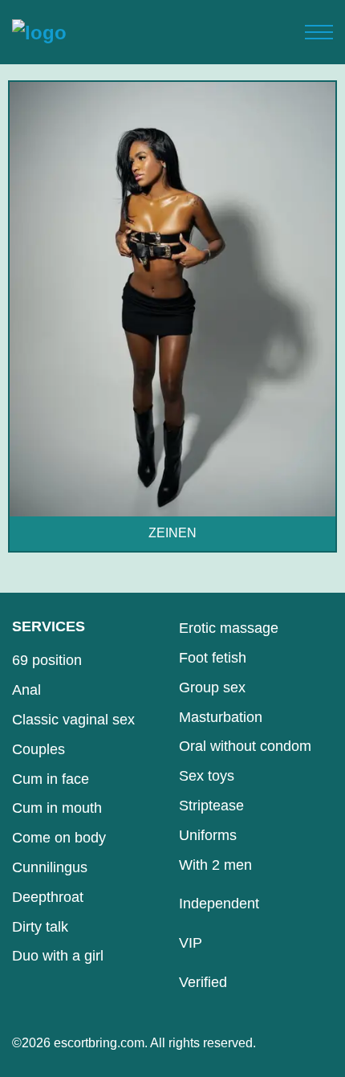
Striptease (211, 806)
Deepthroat (47, 897)
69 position (47, 660)
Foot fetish (212, 658)
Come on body (59, 838)
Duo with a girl (58, 956)
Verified (203, 982)
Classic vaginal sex (73, 720)
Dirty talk (40, 927)
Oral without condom (245, 746)
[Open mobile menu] (319, 32)
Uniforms (208, 835)
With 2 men (215, 865)
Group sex (212, 687)
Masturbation (220, 717)
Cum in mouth (57, 808)
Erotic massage (228, 628)
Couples (38, 749)
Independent (219, 903)
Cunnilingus (49, 867)
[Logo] (39, 32)
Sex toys (206, 776)
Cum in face (50, 779)
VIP (190, 943)
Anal (26, 690)
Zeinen (172, 533)
